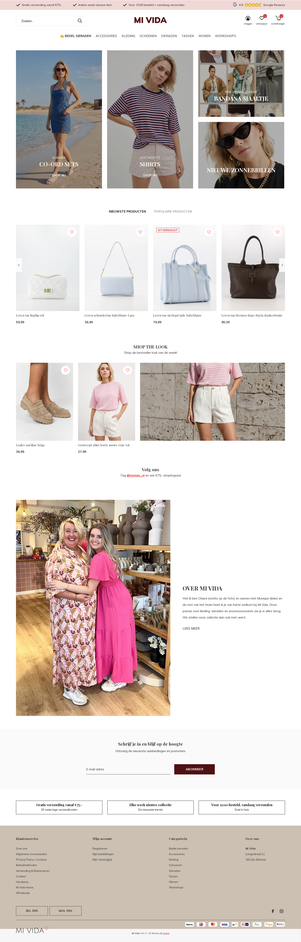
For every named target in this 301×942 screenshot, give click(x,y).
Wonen (204, 36)
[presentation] (19, 265)
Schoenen (148, 36)
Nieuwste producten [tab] (127, 211)
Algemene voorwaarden (31, 854)
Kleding (128, 36)
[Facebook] (273, 911)
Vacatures (22, 881)
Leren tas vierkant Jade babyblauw (177, 315)
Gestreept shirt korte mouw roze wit (104, 445)
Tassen (187, 36)
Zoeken (80, 21)
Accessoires (106, 36)
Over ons (21, 848)
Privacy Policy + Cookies (31, 859)
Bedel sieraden (78, 36)
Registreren (100, 848)
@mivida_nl (136, 475)
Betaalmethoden (26, 865)
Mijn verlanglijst (102, 859)
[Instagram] (281, 911)
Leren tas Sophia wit (30, 315)
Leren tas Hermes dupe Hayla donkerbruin (252, 315)
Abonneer (194, 769)
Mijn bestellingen (103, 854)
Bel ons (32, 910)
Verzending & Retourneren (33, 870)
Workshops (225, 36)
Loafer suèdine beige (30, 445)
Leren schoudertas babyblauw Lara (109, 315)
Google (166, 933)
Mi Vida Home (24, 887)
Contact (21, 876)
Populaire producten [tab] (173, 211)
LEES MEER (191, 628)
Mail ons (65, 910)
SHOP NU (59, 175)
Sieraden (169, 36)
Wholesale (23, 893)
